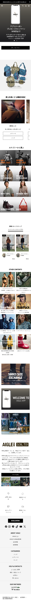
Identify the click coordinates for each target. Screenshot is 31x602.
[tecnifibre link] (15, 590)
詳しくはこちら (15, 382)
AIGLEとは (15, 536)
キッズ (15, 560)
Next (28, 75)
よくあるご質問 (15, 569)
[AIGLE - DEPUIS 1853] (15, 6)
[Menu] (2, 6)
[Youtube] (21, 526)
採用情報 (15, 544)
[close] (30, 2)
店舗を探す (15, 432)
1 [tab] (14, 40)
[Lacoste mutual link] (15, 587)
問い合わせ (15, 578)
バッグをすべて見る (15, 86)
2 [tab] (16, 40)
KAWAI (22, 255)
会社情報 (15, 542)
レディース (15, 47)
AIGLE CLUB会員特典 (15, 539)
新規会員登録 (15, 520)
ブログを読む (15, 474)
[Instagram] (9, 526)
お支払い (15, 575)
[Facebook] (6, 526)
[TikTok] (17, 526)
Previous (2, 75)
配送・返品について (15, 572)
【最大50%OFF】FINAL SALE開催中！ (14, 2)
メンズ (15, 52)
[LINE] (13, 526)
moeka (8, 255)
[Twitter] (24, 526)
